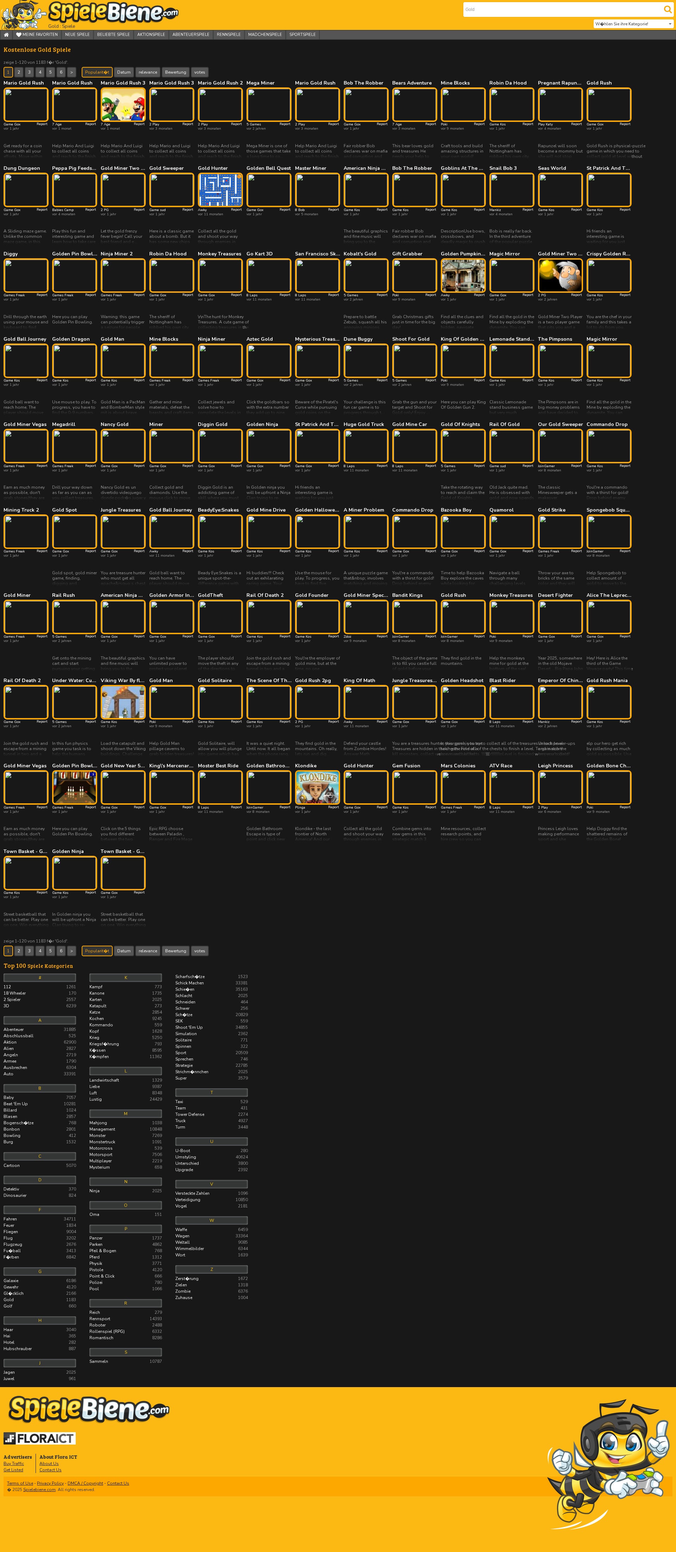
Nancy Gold (115, 424)
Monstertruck (125, 1142)
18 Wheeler (40, 993)
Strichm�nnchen (211, 1072)
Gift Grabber (407, 254)
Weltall (211, 1242)
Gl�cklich (40, 1293)
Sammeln (125, 1361)
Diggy (11, 254)
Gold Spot (64, 510)
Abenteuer (40, 1029)
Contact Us (50, 1470)
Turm (211, 1127)
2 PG (105, 210)
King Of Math (359, 681)
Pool (125, 1289)
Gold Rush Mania (607, 681)
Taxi (211, 1102)
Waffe (211, 1229)
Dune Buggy (358, 339)
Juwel (40, 1378)
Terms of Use (20, 1483)
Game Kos (497, 124)
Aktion (40, 1042)
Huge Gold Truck (364, 424)
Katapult (125, 1006)
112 (40, 987)
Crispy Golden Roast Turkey (609, 254)
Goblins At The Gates (463, 168)
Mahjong (125, 1123)
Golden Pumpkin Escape (463, 254)
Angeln (40, 1055)
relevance (148, 72)
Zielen (211, 1285)
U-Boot (211, 1151)
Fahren (40, 1219)
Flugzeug (40, 1244)
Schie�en (211, 989)
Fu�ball (40, 1251)
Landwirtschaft (125, 1080)
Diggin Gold (212, 424)
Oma (125, 1214)
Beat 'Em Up (40, 1104)
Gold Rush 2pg (313, 681)
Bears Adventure (412, 83)
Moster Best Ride (218, 766)
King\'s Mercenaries (171, 766)
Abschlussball (40, 1036)
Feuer (40, 1225)
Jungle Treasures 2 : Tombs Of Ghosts (414, 681)
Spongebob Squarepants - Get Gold (609, 510)
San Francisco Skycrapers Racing (317, 254)
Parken (125, 1244)
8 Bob (300, 210)
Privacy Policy (50, 1483)
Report (42, 124)
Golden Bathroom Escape (269, 766)
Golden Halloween (317, 510)
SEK (211, 1021)
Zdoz (347, 636)
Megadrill (63, 424)
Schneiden (211, 1002)
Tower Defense (211, 1114)
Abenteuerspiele (191, 34)
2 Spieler (40, 999)
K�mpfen (125, 1056)
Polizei (125, 1282)
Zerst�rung (211, 1278)
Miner (156, 424)
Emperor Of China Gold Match (560, 681)
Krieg (125, 1037)
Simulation (211, 1034)
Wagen (211, 1236)
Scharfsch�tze (211, 976)
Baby (40, 1097)
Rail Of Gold (504, 424)
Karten (125, 999)
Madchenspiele (265, 34)
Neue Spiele (77, 34)
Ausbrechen (40, 1067)
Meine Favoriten (39, 34)
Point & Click (125, 1276)
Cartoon (40, 1165)
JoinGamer (546, 466)
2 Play (154, 124)
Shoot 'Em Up (211, 1027)
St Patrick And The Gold (609, 168)
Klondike (306, 766)
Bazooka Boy (456, 510)
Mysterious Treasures (317, 339)
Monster (125, 1135)
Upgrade (211, 1170)
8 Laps (251, 295)
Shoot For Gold (411, 339)
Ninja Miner (211, 339)
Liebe (125, 1086)
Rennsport (125, 1319)
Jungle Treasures (121, 510)
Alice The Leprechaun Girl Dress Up (609, 595)
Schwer (211, 1008)
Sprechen (211, 1059)
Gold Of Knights (460, 424)
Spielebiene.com (39, 1489)
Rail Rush (63, 595)
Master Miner (310, 168)
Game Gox (12, 124)
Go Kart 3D (259, 254)
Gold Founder (311, 595)
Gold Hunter (213, 168)
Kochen (125, 1018)
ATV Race (500, 766)
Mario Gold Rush (24, 83)
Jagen (40, 1372)
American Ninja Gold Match (366, 168)
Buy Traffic (14, 1463)
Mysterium (125, 1167)
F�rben (40, 1257)
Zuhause (211, 1297)
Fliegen (40, 1232)
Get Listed (13, 1470)
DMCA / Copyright (85, 1483)
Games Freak (14, 295)
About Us (49, 1463)
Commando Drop (607, 424)
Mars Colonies (458, 766)
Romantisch (125, 1338)
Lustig (125, 1099)
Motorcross (125, 1148)
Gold (40, 1300)
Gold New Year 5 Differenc (123, 766)
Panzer (125, 1238)
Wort (211, 1255)
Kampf (125, 987)
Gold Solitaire (215, 681)
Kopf (125, 1031)
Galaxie (40, 1281)
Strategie (211, 1065)
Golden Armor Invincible (171, 595)
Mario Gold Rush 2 (220, 83)
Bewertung (175, 72)
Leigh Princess (555, 766)
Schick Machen (211, 983)
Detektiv (40, 1189)
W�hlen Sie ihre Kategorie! (621, 24)
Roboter (125, 1325)
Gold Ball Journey (25, 339)
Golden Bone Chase (609, 766)
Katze (125, 1012)
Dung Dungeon (22, 168)
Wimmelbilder (211, 1248)
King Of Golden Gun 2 (463, 339)
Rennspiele (229, 34)
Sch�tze (211, 1015)
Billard (40, 1110)
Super (211, 1078)
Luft (125, 1093)
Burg (40, 1142)
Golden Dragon (71, 339)
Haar (40, 1330)
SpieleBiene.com (100, 15)
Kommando (125, 1025)
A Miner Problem (364, 510)
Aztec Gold (259, 339)
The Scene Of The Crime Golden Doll (269, 681)
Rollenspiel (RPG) (125, 1331)
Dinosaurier (40, 1195)
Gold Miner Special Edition (366, 595)
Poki (444, 124)
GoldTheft (210, 595)
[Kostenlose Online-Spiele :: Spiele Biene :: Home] (6, 34)
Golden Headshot (462, 681)
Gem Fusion (406, 766)
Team (211, 1108)
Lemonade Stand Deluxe (511, 339)
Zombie (211, 1291)
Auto (40, 1074)
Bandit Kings (407, 595)
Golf (40, 1306)
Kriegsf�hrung (125, 1044)
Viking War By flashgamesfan (123, 681)
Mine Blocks (455, 83)
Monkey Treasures (219, 254)
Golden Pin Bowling (74, 254)
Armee (40, 1061)
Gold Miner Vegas (25, 424)
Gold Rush (599, 83)
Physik (125, 1263)
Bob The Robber (363, 83)
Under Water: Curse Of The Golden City (74, 681)
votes (199, 72)
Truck (211, 1121)
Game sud (157, 210)
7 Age (57, 124)
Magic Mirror (504, 254)
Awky (202, 210)
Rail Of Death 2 (264, 595)
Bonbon (40, 1129)
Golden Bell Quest (268, 168)
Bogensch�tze (40, 1123)
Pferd (125, 1257)
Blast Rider (502, 681)
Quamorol (501, 510)
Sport (211, 1053)
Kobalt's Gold (360, 254)
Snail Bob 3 (503, 168)
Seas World (552, 168)
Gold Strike (551, 510)
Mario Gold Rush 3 (123, 83)
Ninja (125, 1191)
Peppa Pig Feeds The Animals (74, 168)
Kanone (125, 993)
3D (40, 1006)
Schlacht (211, 995)
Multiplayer (125, 1161)
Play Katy (545, 124)
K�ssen (125, 1050)
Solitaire (211, 1040)
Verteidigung (211, 1199)
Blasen (40, 1116)
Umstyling (211, 1157)
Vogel (211, 1206)
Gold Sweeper (166, 168)
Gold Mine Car (409, 424)
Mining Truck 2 (21, 510)
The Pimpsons (555, 339)
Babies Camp (63, 210)
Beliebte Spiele (113, 34)
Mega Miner (260, 83)
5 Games (253, 124)
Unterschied (211, 1163)
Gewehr (40, 1287)
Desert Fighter (555, 595)
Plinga (300, 807)
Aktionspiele (151, 34)
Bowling (40, 1135)
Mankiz (495, 210)
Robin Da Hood (508, 83)
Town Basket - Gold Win (26, 851)
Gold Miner (17, 595)
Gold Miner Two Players (123, 168)
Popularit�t (97, 72)
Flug (40, 1238)
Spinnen (211, 1046)
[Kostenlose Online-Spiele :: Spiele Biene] (340, 1410)
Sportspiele (302, 34)
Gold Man (112, 339)
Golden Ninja (262, 424)
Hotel (40, 1342)
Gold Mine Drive (266, 510)
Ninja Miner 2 (116, 254)
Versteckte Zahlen (211, 1193)
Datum (124, 72)
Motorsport (125, 1154)
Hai (40, 1336)
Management (125, 1129)
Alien (40, 1048)
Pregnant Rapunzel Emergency (560, 83)
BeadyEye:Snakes (218, 510)
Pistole (125, 1270)
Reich (125, 1312)
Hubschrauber (40, 1349)
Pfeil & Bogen (125, 1251)
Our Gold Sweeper (560, 424)
